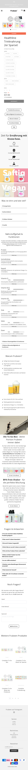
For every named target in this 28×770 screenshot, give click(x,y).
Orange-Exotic (7, 206)
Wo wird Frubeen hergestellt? (11, 543)
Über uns (14, 724)
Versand (14, 723)
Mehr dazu (14, 255)
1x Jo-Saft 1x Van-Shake (10, 69)
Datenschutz (14, 737)
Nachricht (4, 614)
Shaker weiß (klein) (15, 80)
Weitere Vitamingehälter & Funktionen (13, 341)
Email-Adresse (5, 606)
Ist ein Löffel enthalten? (9, 560)
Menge (5, 87)
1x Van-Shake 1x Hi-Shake (10, 76)
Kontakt (14, 721)
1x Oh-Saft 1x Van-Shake (10, 63)
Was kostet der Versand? (9, 570)
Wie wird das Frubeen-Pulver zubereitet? (14, 551)
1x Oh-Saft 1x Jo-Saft (9, 59)
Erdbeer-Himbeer (7, 219)
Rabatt (7, 80)
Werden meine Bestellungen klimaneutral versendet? (14, 565)
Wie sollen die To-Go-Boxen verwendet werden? (13, 574)
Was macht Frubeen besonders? (11, 539)
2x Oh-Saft (7, 53)
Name (3, 599)
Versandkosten (9, 97)
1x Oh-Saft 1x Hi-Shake (10, 66)
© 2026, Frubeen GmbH (12, 766)
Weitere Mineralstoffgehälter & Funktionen (11, 346)
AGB (14, 733)
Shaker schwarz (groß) (10, 84)
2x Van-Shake (8, 56)
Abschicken (15, 626)
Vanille (5, 225)
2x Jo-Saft (15, 53)
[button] (10, 29)
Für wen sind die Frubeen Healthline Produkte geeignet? (12, 534)
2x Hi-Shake (16, 56)
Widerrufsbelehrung (14, 734)
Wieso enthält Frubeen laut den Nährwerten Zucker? (11, 555)
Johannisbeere (7, 212)
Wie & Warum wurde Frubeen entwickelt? (14, 547)
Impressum (14, 736)
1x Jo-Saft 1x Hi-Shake (10, 72)
